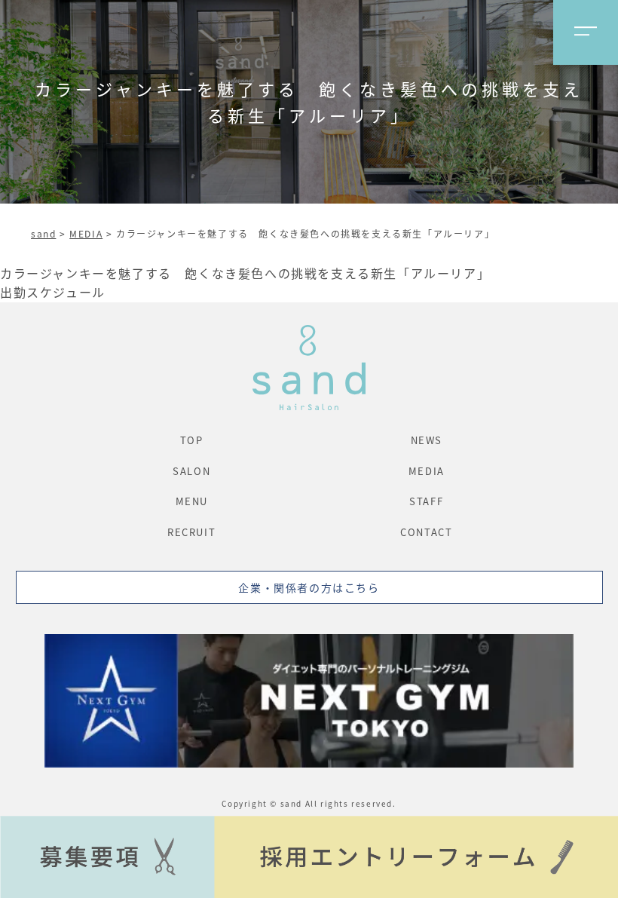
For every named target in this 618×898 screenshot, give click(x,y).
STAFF (426, 501)
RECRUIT (191, 532)
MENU (192, 501)
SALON (191, 471)
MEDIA (85, 233)
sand (43, 233)
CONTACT (426, 532)
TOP (191, 440)
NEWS (426, 440)
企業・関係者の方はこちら (308, 587)
